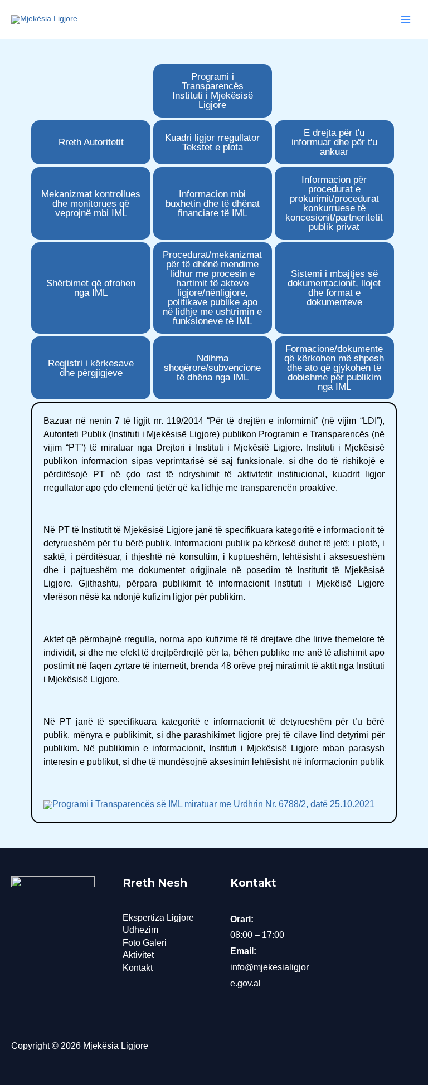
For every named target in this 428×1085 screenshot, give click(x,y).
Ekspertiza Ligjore (158, 917)
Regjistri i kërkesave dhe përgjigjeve (91, 368)
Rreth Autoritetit (91, 142)
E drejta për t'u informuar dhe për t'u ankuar (334, 142)
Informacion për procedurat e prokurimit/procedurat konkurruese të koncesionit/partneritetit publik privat (334, 203)
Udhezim (140, 930)
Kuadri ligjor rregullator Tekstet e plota (212, 143)
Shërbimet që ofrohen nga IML (90, 288)
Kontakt (138, 967)
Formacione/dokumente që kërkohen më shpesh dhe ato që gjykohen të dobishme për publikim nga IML (334, 368)
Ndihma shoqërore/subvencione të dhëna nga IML (212, 368)
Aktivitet (138, 955)
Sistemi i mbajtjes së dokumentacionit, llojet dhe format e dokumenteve (334, 287)
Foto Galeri (145, 942)
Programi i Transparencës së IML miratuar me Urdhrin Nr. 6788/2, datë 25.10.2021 (213, 804)
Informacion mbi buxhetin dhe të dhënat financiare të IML (213, 203)
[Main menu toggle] (406, 19)
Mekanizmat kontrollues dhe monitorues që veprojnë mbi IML (90, 203)
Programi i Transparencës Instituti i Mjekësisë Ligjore (212, 90)
